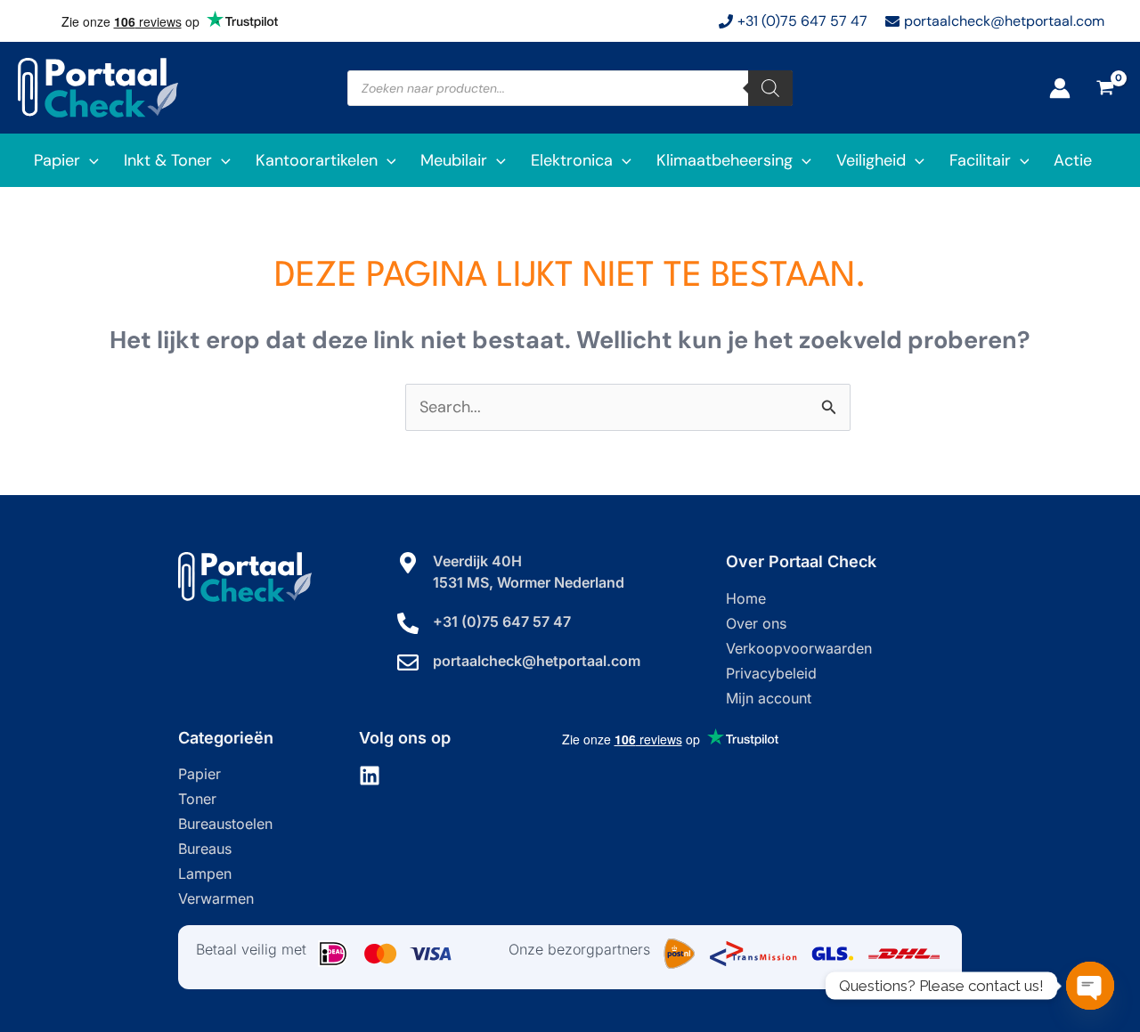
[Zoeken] (770, 88)
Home (746, 598)
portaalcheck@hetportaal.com (536, 661)
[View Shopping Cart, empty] (1105, 88)
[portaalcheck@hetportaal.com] (408, 662)
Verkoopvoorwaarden (799, 648)
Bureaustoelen (225, 824)
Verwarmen (216, 898)
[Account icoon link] (1060, 88)
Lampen (205, 873)
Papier (199, 774)
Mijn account (768, 698)
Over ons (756, 623)
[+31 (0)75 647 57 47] (408, 623)
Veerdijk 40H (477, 561)
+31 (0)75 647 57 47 (502, 621)
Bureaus (205, 848)
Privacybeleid (771, 673)
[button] (89, 160)
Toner (197, 799)
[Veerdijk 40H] (408, 562)
